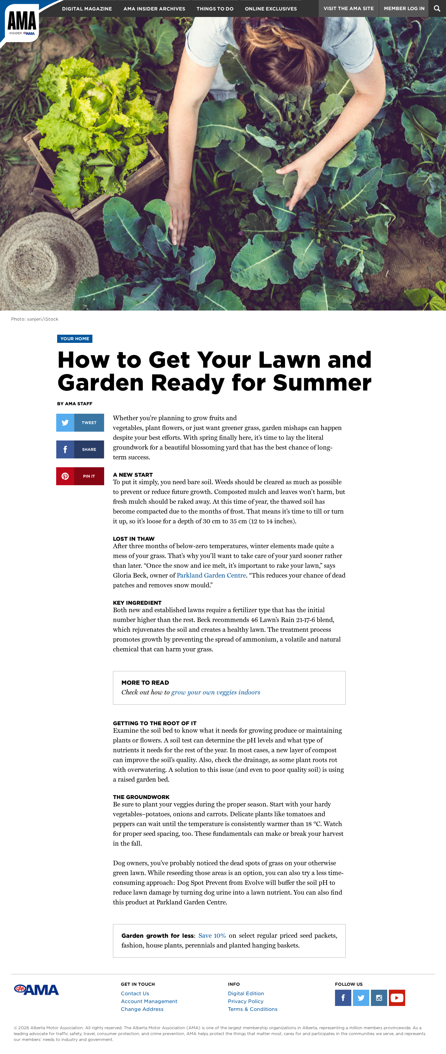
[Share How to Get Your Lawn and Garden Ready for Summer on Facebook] (80, 449)
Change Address (142, 1009)
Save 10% (213, 936)
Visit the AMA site (349, 8)
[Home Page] (32, 24)
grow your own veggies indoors (215, 693)
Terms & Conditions (253, 1009)
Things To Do (215, 8)
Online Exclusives (271, 8)
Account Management (149, 1001)
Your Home (74, 338)
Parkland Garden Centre (211, 576)
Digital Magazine (87, 8)
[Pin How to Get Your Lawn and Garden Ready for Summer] (80, 476)
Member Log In (404, 8)
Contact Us (135, 994)
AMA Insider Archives (154, 8)
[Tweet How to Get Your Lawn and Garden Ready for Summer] (80, 423)
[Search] (437, 8)
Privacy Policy (245, 1001)
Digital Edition (246, 994)
